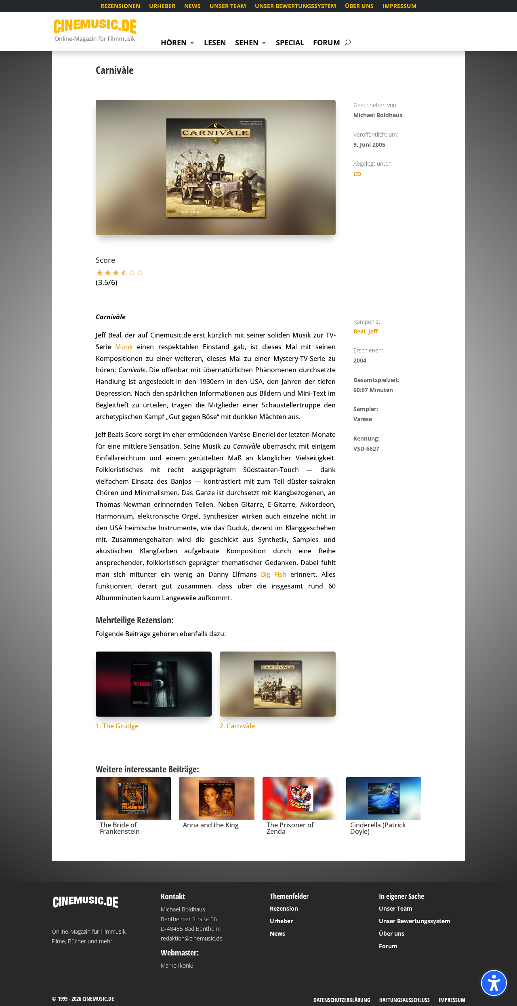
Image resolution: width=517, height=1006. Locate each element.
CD (357, 174)
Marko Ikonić (177, 965)
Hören (174, 43)
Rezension (284, 908)
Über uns (359, 6)
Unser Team (228, 6)
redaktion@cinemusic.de (192, 938)
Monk (124, 346)
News (192, 6)
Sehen (247, 43)
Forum (326, 43)
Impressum (399, 6)
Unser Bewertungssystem (295, 6)
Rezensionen (120, 6)
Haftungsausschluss (404, 1000)
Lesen (215, 43)
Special (290, 43)
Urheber (162, 6)
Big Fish (273, 574)
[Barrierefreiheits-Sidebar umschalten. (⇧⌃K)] (494, 983)
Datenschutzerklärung (341, 1000)
